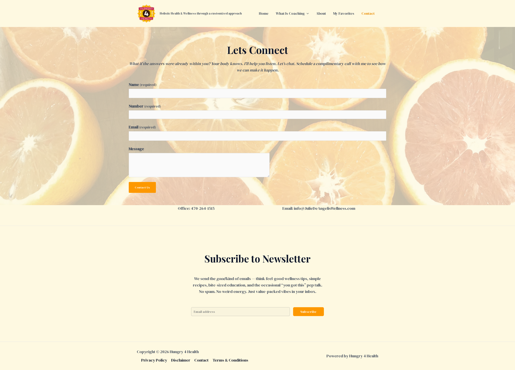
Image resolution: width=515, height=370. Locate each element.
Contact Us (142, 187)
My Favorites (343, 13)
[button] (307, 13)
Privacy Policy (154, 360)
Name (143, 84)
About (321, 13)
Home (264, 13)
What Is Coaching (290, 13)
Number (145, 106)
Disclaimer (180, 360)
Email (142, 127)
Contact (368, 13)
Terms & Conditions (230, 360)
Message (136, 149)
